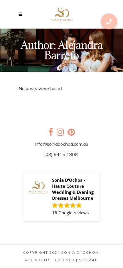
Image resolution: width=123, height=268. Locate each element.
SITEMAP (88, 260)
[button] (109, 21)
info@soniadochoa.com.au (61, 144)
